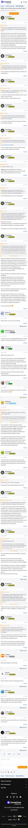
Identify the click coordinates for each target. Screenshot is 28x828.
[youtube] (20, 797)
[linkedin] (17, 797)
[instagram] (14, 797)
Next (18, 754)
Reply (26, 51)
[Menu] (26, 2)
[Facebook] (10, 797)
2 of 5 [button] (14, 754)
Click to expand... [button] (14, 256)
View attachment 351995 (7, 145)
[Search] (24, 2)
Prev (9, 754)
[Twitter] (7, 797)
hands (15, 282)
